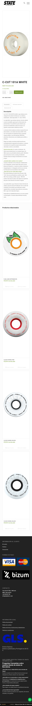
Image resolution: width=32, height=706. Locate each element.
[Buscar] (23, 3)
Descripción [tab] (7, 104)
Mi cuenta (4, 544)
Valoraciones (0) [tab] (7, 107)
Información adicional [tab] (17, 104)
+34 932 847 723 (6, 594)
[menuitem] (23, 3)
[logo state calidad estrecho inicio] (13, 3)
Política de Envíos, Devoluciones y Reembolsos (13, 627)
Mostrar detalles (22, 286)
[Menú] (27, 3)
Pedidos (4, 546)
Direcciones (5, 549)
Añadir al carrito (18, 92)
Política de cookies (6, 625)
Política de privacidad (7, 622)
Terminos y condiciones (8, 630)
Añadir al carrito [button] (10, 286)
